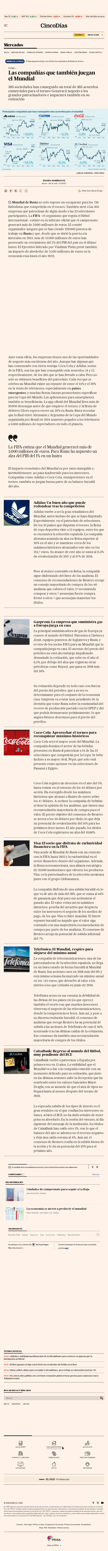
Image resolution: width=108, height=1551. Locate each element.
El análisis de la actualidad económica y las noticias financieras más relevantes (44, 1167)
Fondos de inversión (35, 52)
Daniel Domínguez (54, 180)
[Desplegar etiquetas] (98, 1234)
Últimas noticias (96, 52)
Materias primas (51, 52)
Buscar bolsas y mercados (17, 1390)
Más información (15, 1248)
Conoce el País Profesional (54, 1479)
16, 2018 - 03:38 (57, 183)
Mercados (13, 45)
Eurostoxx (16, 1404)
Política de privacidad (72, 1524)
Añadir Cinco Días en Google (92, 191)
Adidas (25, 1235)
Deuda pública (66, 52)
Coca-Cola (50, 1235)
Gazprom (34, 1235)
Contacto (19, 1524)
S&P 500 (25, 17)
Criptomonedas (80, 52)
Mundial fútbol (74, 1235)
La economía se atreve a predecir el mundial (56, 1209)
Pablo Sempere (32, 1213)
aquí (66, 1248)
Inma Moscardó (33, 1193)
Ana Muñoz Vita (46, 1213)
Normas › (96, 1174)
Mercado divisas (18, 52)
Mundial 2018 (14, 1235)
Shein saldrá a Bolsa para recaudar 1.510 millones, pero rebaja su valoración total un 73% (53, 1370)
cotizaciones (20, 1468)
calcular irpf (20, 1447)
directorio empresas (87, 1457)
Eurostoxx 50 (69, 17)
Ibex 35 (7, 17)
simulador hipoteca (54, 1447)
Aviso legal (28, 1524)
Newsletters (52, 1528)
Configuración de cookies (54, 1524)
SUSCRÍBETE (79, 35)
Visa (42, 1235)
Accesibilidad (86, 1524)
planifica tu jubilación (20, 1457)
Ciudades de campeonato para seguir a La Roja (58, 1189)
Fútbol (11, 68)
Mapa (41, 1528)
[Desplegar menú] (6, 25)
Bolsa (6, 52)
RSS (45, 1528)
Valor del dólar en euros (95, 17)
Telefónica (61, 1235)
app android (87, 1468)
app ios (54, 1468)
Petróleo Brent (46, 17)
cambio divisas (54, 1457)
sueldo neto (87, 1447)
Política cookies (38, 1524)
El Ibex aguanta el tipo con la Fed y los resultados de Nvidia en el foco (55, 61)
